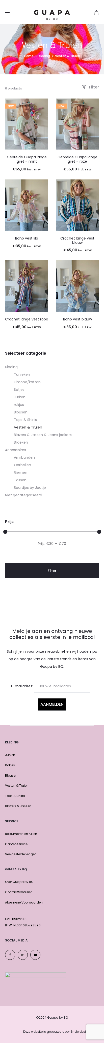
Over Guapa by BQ (19, 882)
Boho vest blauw (77, 319)
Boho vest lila (26, 238)
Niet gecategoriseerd (23, 495)
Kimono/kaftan (27, 382)
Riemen (20, 472)
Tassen (20, 480)
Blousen (21, 412)
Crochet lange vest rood (26, 319)
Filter (93, 87)
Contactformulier (18, 892)
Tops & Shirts (25, 419)
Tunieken (22, 374)
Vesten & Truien (28, 427)
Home (29, 56)
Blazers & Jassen (18, 806)
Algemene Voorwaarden (24, 902)
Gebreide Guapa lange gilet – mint (27, 159)
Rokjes (10, 765)
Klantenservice (16, 844)
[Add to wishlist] (42, 105)
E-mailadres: (22, 686)
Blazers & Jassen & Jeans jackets (43, 434)
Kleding (44, 56)
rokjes (19, 404)
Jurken (19, 397)
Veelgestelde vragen (21, 854)
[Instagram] (23, 955)
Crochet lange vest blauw (77, 240)
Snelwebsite (79, 1031)
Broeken (21, 442)
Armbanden (24, 457)
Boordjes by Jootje (30, 487)
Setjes (19, 389)
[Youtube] (35, 955)
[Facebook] (10, 955)
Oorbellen (22, 464)
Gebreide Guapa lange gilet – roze (77, 159)
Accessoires (15, 449)
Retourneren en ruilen (21, 834)
